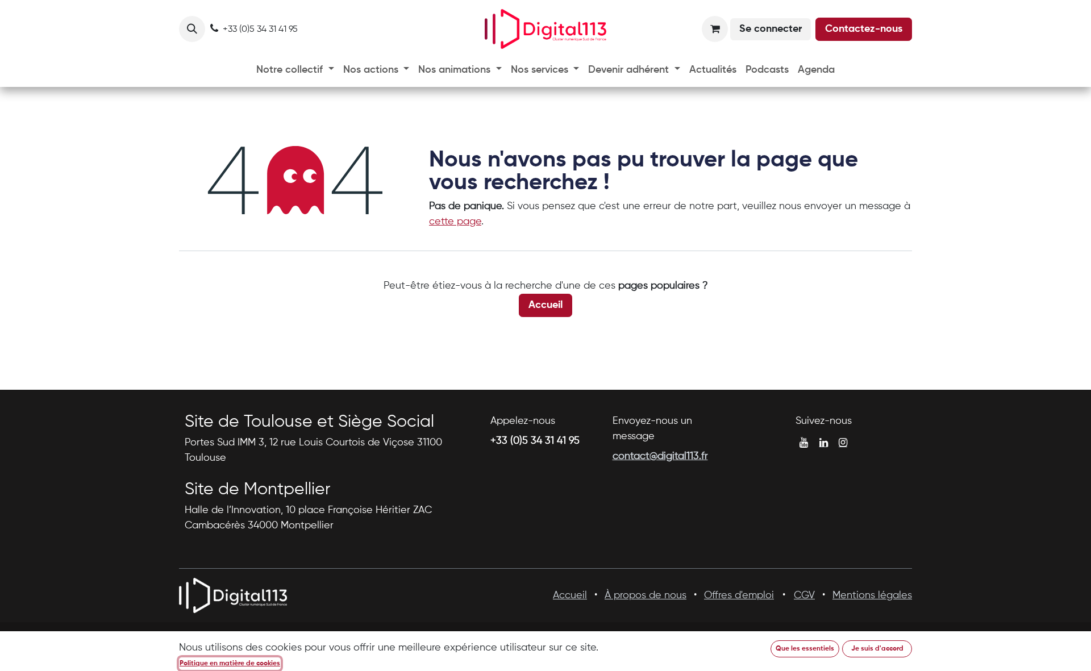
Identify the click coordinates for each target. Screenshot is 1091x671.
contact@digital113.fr (660, 456)
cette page (455, 221)
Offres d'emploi (739, 595)
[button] (192, 29)
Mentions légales (872, 595)
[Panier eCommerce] (715, 29)
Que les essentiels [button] (805, 648)
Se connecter (770, 29)
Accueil (545, 305)
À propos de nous (645, 595)
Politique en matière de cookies (230, 663)
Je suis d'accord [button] (877, 648)
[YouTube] (803, 442)
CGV (804, 595)
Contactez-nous (863, 29)
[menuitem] (295, 70)
